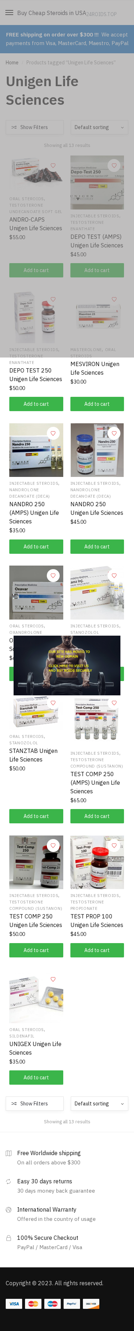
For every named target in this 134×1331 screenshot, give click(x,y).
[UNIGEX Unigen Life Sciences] (36, 996)
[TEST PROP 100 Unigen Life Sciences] (97, 862)
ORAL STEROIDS (26, 625)
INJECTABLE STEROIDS (33, 483)
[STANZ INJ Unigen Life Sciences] (97, 593)
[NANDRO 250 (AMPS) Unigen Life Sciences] (36, 450)
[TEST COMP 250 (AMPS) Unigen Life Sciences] (97, 720)
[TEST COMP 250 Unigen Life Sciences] (36, 862)
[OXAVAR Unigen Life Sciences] (36, 593)
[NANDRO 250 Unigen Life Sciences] (97, 450)
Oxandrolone (25, 632)
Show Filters (34, 1103)
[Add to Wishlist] (53, 433)
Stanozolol (84, 632)
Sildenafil (22, 1036)
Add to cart (36, 404)
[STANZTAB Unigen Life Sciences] (36, 711)
